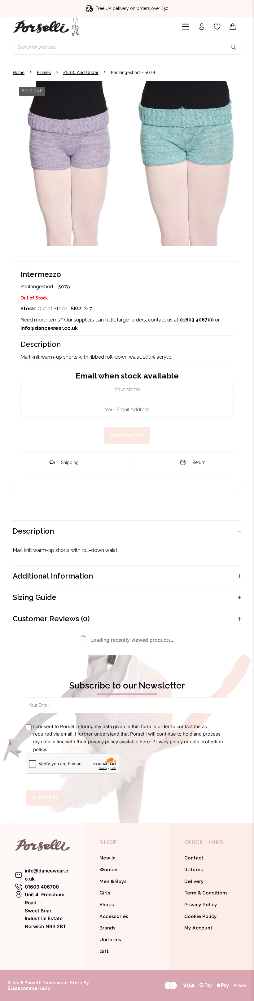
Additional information (53, 575)
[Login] (201, 26)
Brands (107, 928)
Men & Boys (113, 881)
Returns (193, 869)
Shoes (106, 904)
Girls (104, 893)
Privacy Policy (200, 904)
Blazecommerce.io (28, 988)
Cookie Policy (200, 916)
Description (33, 531)
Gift (104, 951)
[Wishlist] (217, 26)
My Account (198, 928)
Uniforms (110, 939)
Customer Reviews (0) (51, 618)
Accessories (113, 916)
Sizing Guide (34, 597)
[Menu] (185, 26)
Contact (194, 858)
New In (107, 858)
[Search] (233, 47)
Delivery (194, 881)
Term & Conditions (206, 893)
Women (108, 869)
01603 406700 (197, 320)
